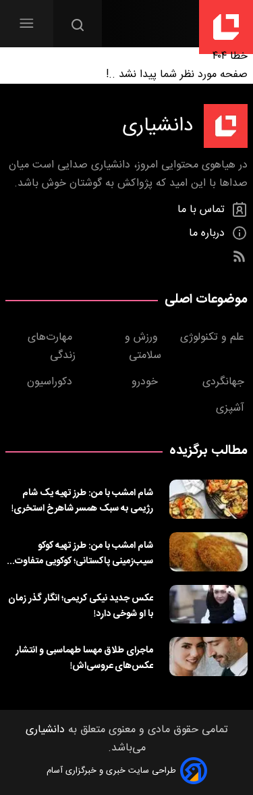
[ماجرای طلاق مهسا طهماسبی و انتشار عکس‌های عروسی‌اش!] (208, 656)
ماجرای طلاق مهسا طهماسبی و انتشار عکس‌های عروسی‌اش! (84, 657)
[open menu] (26, 23)
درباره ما (208, 233)
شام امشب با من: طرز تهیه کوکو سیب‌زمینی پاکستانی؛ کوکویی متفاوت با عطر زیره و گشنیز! (80, 553)
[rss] (239, 257)
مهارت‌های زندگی (52, 346)
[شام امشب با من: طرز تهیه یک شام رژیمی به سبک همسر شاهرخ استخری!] (208, 499)
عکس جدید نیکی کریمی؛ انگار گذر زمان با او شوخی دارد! (80, 605)
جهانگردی (225, 382)
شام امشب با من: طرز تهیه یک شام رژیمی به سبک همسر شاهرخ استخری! (82, 500)
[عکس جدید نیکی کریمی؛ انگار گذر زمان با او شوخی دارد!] (208, 604)
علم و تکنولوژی (214, 337)
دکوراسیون (51, 382)
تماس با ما (202, 210)
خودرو (146, 382)
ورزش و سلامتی (143, 346)
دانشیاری (45, 730)
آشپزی (232, 408)
